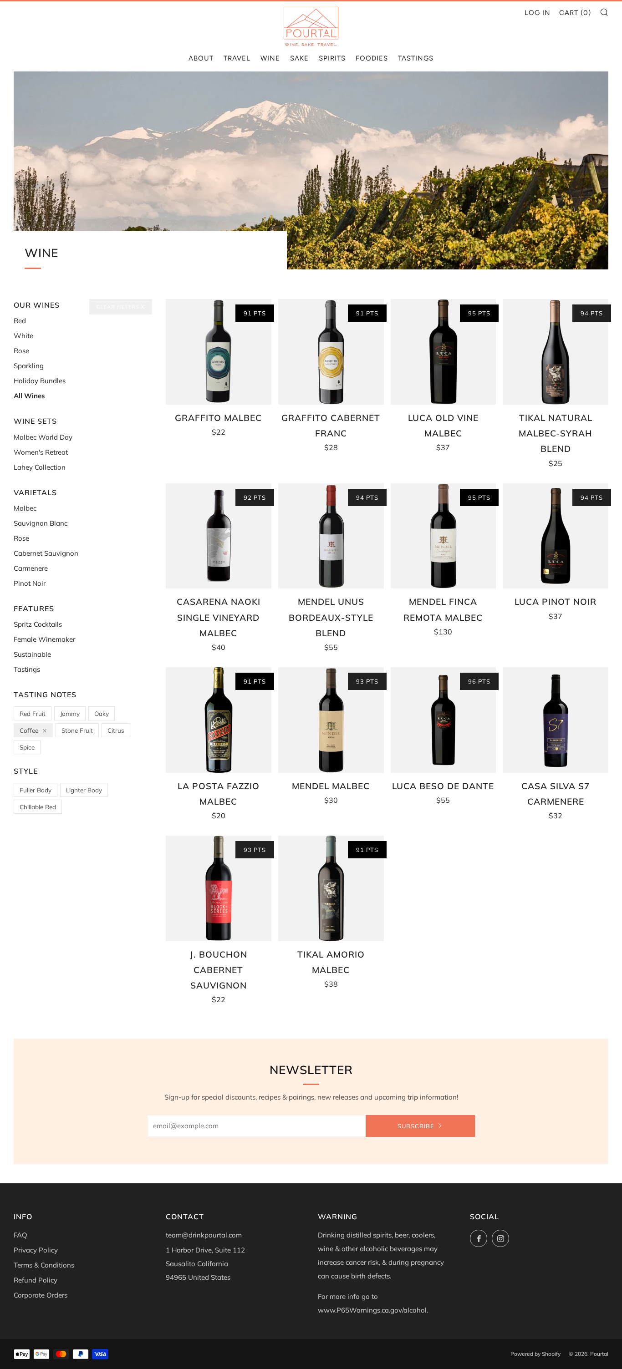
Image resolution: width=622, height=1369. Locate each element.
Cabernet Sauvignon (46, 553)
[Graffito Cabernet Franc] (331, 352)
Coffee (29, 730)
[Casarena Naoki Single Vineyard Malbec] (218, 536)
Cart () (575, 13)
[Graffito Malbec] (218, 352)
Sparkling (29, 365)
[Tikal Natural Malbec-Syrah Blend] (555, 352)
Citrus (115, 730)
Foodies (372, 58)
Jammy (70, 713)
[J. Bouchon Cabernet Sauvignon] (218, 888)
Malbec (25, 508)
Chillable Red (38, 807)
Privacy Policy (36, 1250)
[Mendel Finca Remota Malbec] (443, 536)
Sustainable (32, 654)
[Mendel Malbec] (331, 720)
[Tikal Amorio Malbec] (331, 888)
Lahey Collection (40, 467)
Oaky (101, 713)
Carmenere (31, 568)
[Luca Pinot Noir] (555, 536)
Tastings (415, 58)
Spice (27, 747)
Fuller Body (35, 790)
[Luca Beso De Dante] (443, 720)
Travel (237, 58)
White (23, 335)
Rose (21, 350)
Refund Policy (35, 1280)
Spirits (332, 58)
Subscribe (416, 1126)
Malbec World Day (43, 437)
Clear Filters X (121, 307)
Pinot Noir (30, 583)
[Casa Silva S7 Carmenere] (555, 720)
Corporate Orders (40, 1295)
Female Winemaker (44, 639)
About (201, 58)
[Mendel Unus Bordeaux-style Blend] (331, 536)
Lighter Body (84, 790)
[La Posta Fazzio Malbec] (218, 720)
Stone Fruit (77, 730)
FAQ (20, 1235)
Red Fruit (33, 713)
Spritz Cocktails (38, 624)
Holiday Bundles (40, 380)
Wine (270, 58)
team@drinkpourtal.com (204, 1235)
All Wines (29, 395)
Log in (538, 13)
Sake (299, 58)
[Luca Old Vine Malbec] (443, 352)
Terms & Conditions (44, 1265)
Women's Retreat (41, 452)
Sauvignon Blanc (40, 523)
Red (20, 320)
